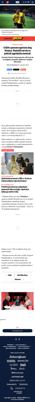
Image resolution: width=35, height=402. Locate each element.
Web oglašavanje (11, 348)
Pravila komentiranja (9, 346)
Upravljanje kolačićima (17, 352)
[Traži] (32, 2)
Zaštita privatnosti (24, 346)
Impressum (10, 344)
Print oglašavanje (23, 348)
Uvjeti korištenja (20, 344)
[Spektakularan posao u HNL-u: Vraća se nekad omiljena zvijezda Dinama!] (17, 163)
